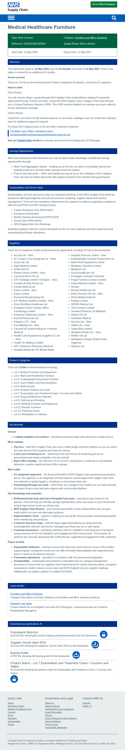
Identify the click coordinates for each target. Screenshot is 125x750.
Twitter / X (87, 706)
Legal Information (53, 712)
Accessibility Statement (56, 727)
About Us (49, 703)
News (10, 715)
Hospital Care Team (21, 603)
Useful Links (24, 140)
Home (11, 703)
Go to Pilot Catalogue (104, 4)
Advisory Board (52, 706)
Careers (12, 712)
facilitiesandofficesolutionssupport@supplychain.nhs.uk (40, 134)
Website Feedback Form (20, 709)
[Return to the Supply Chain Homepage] (34, 7)
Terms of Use (51, 724)
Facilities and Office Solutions (91, 37)
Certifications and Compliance (59, 709)
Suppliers (12, 718)
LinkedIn (86, 703)
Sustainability (14, 721)
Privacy (48, 715)
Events (11, 724)
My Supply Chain (16, 706)
